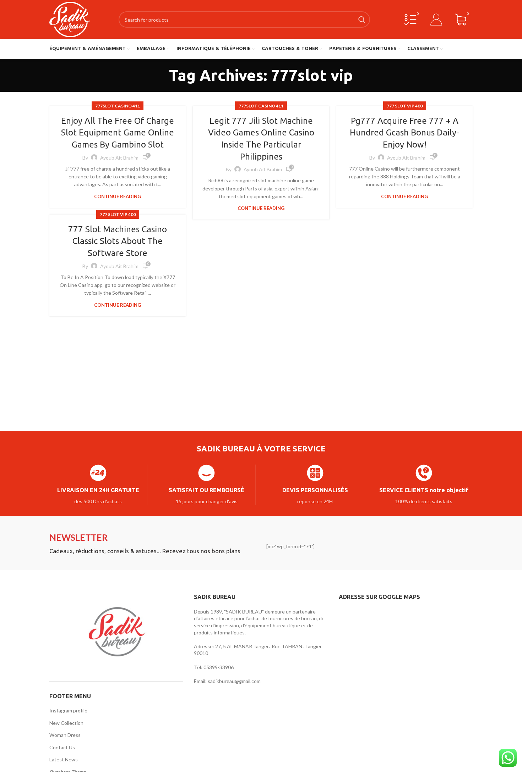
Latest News (63, 759)
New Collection (66, 723)
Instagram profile (68, 710)
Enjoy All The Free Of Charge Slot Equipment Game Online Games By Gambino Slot (117, 132)
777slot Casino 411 (117, 106)
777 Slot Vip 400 (405, 106)
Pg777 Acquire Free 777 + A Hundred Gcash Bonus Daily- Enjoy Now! (404, 132)
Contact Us (62, 747)
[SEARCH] (362, 19)
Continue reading (117, 196)
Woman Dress (65, 735)
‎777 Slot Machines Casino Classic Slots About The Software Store (117, 241)
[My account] (436, 19)
